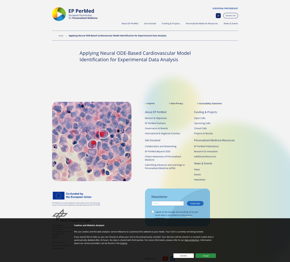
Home (61, 36)
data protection (192, 240)
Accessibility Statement (210, 103)
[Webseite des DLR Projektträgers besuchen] (72, 216)
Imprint (151, 103)
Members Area (231, 16)
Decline (183, 255)
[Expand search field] (218, 15)
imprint (123, 243)
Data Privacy (177, 103)
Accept (206, 255)
